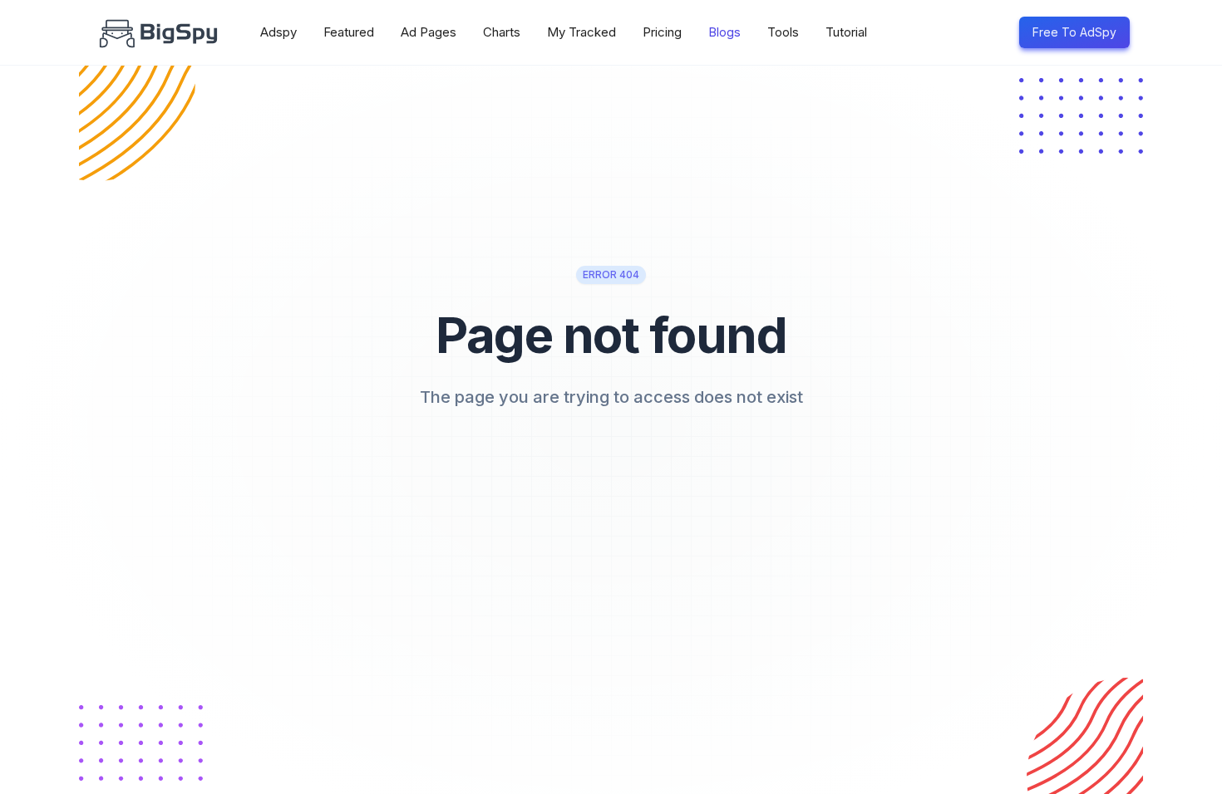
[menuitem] (278, 32)
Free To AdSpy (1074, 32)
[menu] (623, 32)
